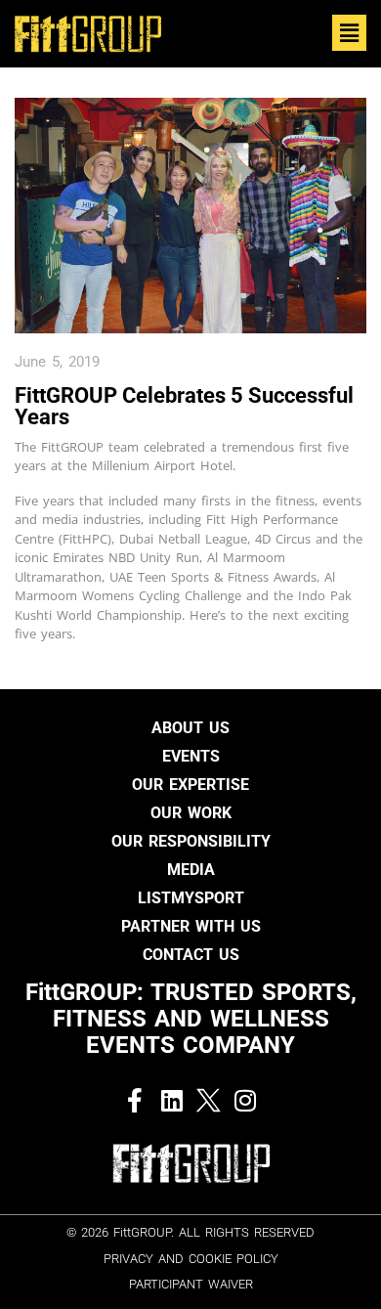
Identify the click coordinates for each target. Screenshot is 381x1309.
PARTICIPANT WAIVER (191, 1284)
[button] (349, 33)
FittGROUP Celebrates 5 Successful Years (184, 406)
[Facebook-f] (135, 1100)
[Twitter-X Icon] (208, 1100)
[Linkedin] (172, 1100)
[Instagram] (245, 1100)
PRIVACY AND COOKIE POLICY (191, 1258)
